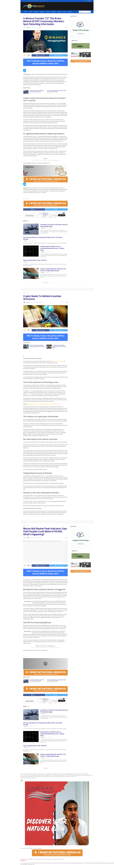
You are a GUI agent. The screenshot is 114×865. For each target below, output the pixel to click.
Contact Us (69, 11)
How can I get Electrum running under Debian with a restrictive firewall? (56, 91)
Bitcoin (30, 11)
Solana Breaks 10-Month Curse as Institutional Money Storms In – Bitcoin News (52, 248)
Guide (64, 11)
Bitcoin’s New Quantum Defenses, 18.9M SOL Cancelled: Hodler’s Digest (37, 346)
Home (25, 11)
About (24, 0)
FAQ (26, 0)
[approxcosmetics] (45, 170)
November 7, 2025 (35, 27)
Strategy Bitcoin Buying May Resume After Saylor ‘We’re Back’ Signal (59, 346)
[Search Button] (90, 12)
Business (59, 11)
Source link (25, 198)
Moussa (28, 27)
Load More (45, 282)
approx (28, 302)
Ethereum (36, 11)
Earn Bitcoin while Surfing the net (33, 0)
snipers (29, 394)
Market (47, 11)
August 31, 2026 (32, 93)
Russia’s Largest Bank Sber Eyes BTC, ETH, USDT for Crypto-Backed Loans (53, 269)
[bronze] (45, 62)
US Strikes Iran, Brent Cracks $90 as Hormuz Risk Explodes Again (36, 91)
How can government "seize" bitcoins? (35, 260)
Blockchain (53, 11)
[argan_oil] (45, 179)
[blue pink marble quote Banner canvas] (80, 54)
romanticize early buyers (58, 361)
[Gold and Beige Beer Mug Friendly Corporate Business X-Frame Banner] (81, 45)
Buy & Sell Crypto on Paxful (44, 0)
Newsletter (89, 0)
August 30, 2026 (50, 93)
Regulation (42, 11)
